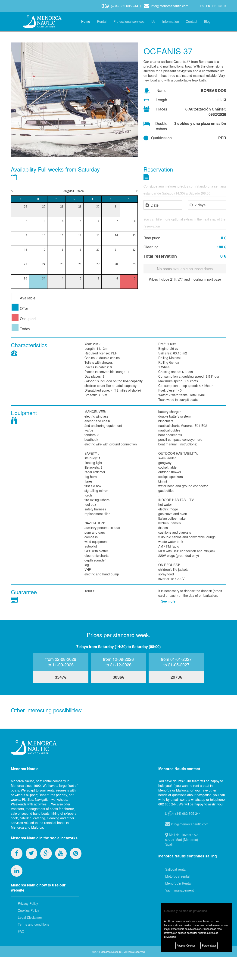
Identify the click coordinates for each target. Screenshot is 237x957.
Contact (191, 21)
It (225, 5)
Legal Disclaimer (30, 917)
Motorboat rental (177, 876)
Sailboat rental (175, 869)
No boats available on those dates (185, 268)
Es (202, 5)
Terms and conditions (33, 924)
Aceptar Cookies (186, 945)
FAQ (21, 931)
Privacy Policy (28, 903)
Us (153, 21)
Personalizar (209, 945)
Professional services (128, 21)
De (220, 5)
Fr (213, 5)
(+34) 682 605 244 (124, 5)
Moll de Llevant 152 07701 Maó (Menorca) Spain (181, 839)
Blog (207, 21)
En (208, 5)
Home (85, 21)
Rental (101, 21)
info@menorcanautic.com (169, 5)
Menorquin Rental (178, 883)
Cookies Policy (28, 910)
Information (170, 21)
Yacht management (179, 890)
